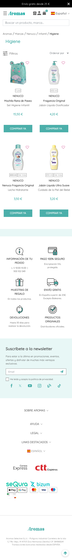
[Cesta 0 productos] (44, 13)
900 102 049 (19, 271)
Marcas (19, 33)
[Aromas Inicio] (16, 13)
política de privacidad (42, 379)
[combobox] (36, 22)
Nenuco (31, 33)
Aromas (8, 33)
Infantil (43, 33)
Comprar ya (18, 128)
